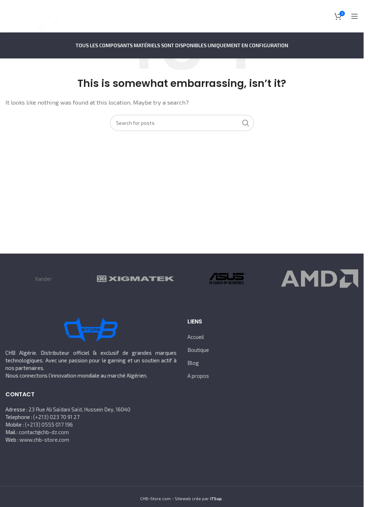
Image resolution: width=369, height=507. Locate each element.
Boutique (198, 350)
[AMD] (319, 278)
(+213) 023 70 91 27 (56, 417)
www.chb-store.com (44, 439)
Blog (193, 363)
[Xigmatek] (135, 278)
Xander (43, 278)
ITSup (216, 498)
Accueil (195, 337)
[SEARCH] (245, 123)
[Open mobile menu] (354, 16)
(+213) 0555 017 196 (49, 424)
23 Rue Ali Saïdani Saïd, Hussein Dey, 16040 (79, 409)
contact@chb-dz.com (44, 432)
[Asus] (227, 278)
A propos (198, 375)
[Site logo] (32, 15)
